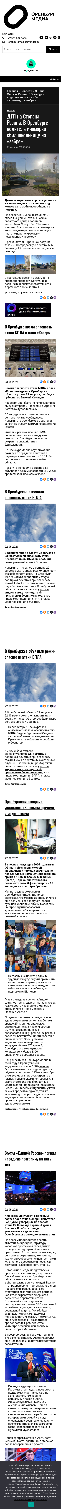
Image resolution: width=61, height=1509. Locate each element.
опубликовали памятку (31, 577)
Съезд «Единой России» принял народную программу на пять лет (31, 1140)
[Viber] (54, 297)
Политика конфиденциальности (30, 1499)
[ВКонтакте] (41, 297)
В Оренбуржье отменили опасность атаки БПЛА (25, 494)
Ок (31, 1504)
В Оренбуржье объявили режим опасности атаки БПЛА (30, 644)
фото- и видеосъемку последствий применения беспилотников (27, 592)
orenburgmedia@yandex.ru (23, 41)
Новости (26, 91)
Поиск (53, 49)
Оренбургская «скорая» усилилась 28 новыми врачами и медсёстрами (30, 798)
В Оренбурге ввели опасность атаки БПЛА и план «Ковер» (29, 330)
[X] (51, 297)
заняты (44, 1056)
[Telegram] (48, 297)
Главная (12, 91)
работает (45, 1010)
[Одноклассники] (44, 297)
